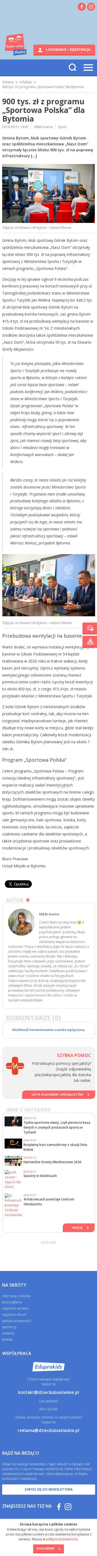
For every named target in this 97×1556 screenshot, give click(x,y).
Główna (8, 82)
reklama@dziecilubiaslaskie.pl (48, 1430)
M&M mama (43, 127)
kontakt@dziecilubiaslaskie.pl (48, 1392)
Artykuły (26, 82)
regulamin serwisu (15, 1308)
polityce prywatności (62, 1539)
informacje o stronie (16, 1296)
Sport (62, 127)
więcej (77, 1228)
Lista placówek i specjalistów (57, 1094)
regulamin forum (14, 1314)
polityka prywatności (16, 1321)
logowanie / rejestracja (67, 49)
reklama (8, 1333)
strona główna (12, 1302)
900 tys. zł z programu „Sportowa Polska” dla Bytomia (43, 87)
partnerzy (9, 1327)
